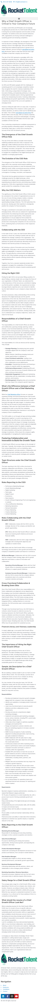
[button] (19, 18)
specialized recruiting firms (23, 112)
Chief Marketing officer (14, 394)
